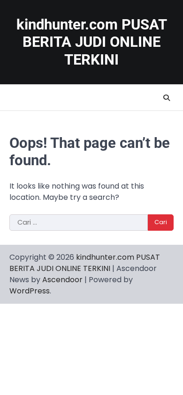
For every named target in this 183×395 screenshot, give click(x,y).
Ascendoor (62, 279)
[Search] (167, 98)
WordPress (29, 290)
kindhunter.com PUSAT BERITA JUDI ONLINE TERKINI (91, 42)
